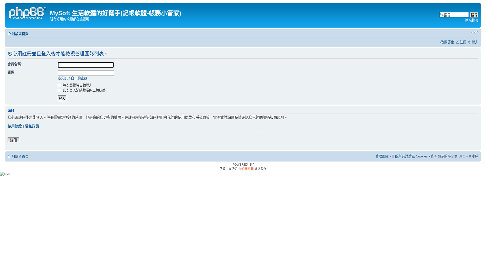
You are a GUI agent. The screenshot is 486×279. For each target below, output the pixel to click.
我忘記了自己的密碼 (72, 78)
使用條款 (15, 126)
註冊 (463, 42)
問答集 (449, 42)
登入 (475, 42)
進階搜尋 (471, 20)
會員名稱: (15, 64)
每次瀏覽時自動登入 (77, 85)
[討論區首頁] (28, 12)
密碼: (11, 72)
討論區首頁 (20, 34)
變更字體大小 (474, 32)
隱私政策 (32, 126)
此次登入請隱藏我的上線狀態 (84, 90)
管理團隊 (382, 156)
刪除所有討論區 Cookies (410, 156)
